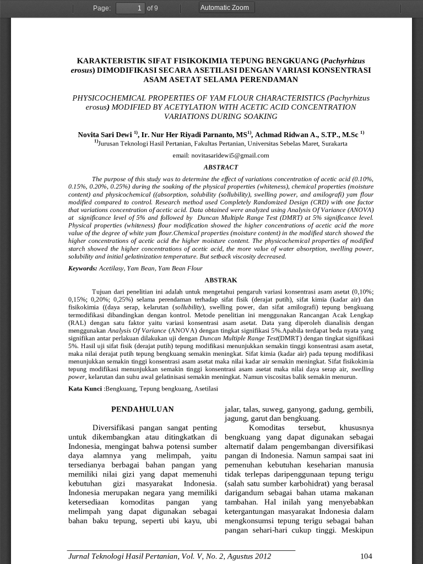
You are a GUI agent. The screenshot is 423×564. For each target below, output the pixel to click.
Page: (102, 8)
